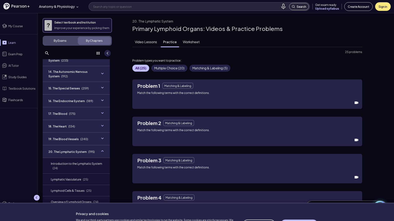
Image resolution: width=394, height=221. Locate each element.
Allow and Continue (299, 206)
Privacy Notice (154, 212)
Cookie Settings (259, 206)
